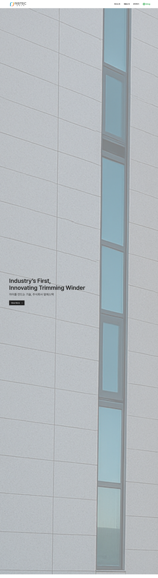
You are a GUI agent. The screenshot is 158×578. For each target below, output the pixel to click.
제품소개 (127, 4)
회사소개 (117, 4)
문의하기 (136, 4)
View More (15, 303)
